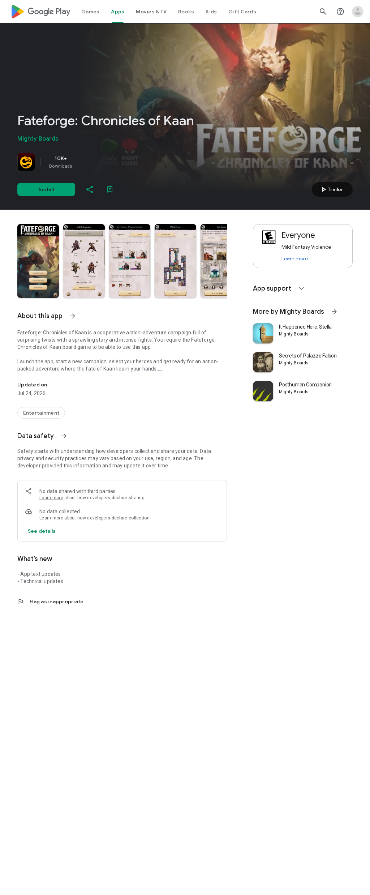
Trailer (331, 189)
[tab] (90, 11)
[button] (38, 261)
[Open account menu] (357, 11)
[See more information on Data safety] (64, 436)
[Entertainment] (41, 412)
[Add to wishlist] (110, 189)
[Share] (89, 189)
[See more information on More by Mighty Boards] (334, 311)
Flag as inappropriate (50, 601)
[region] (118, 162)
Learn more (51, 497)
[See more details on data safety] (42, 531)
